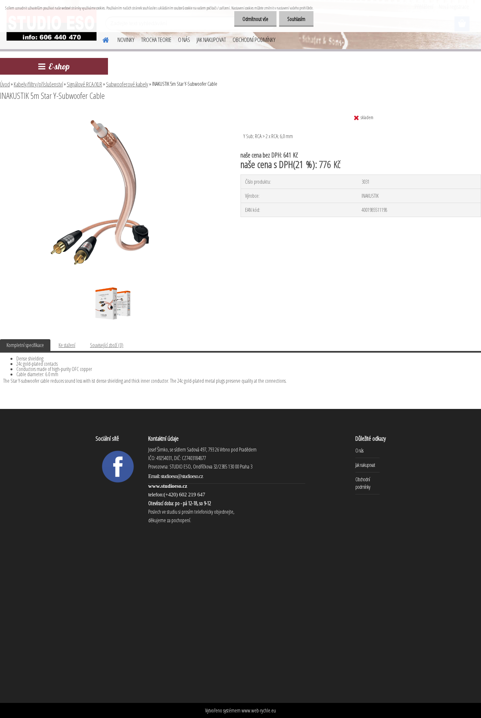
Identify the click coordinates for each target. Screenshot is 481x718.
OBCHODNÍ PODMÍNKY (254, 40)
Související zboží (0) (106, 345)
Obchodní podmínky (362, 483)
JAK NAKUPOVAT (211, 40)
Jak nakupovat (365, 465)
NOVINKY (125, 40)
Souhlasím (296, 19)
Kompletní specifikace (25, 345)
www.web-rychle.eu (258, 710)
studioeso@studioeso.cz (182, 476)
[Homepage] (102, 38)
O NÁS (184, 40)
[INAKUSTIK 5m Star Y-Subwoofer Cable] (112, 113)
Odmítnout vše (255, 19)
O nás (359, 450)
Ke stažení (67, 345)
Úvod (5, 84)
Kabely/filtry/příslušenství (38, 84)
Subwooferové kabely (127, 84)
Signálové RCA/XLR (84, 84)
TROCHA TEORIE (156, 40)
